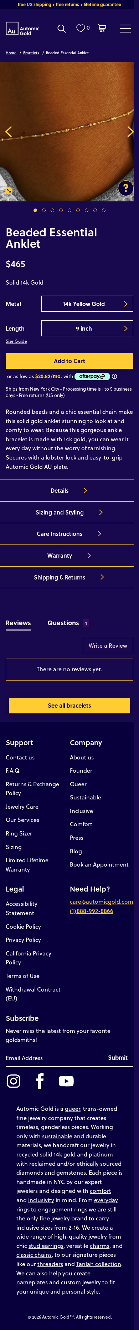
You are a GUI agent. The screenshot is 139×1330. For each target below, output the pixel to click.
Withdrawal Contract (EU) (33, 994)
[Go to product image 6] (78, 210)
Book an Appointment (99, 864)
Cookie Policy (23, 926)
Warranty (59, 555)
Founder (81, 770)
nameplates (32, 1282)
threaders (50, 1264)
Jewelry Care (22, 806)
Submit (118, 1057)
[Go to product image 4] (61, 210)
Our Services (22, 819)
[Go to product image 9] (103, 210)
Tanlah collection (98, 1264)
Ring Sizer (19, 833)
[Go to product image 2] (44, 210)
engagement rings (62, 1209)
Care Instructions (59, 534)
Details (59, 490)
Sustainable (85, 797)
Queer (78, 784)
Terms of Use (23, 976)
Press (76, 837)
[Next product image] (130, 132)
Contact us (20, 757)
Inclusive (81, 811)
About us (82, 757)
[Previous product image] (8, 132)
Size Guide (16, 341)
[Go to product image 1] (35, 210)
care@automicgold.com (101, 901)
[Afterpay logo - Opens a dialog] (91, 376)
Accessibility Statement (21, 908)
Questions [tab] (67, 622)
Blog (76, 851)
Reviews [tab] (18, 622)
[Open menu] (125, 28)
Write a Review (108, 645)
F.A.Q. (13, 770)
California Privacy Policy (28, 958)
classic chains (34, 1254)
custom (71, 1282)
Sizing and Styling (60, 512)
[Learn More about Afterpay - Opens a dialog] (114, 376)
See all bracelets (69, 705)
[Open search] (62, 28)
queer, (73, 1108)
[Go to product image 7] (86, 210)
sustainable (57, 1136)
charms (99, 1245)
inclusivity (41, 1200)
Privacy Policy (23, 939)
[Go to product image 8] (95, 210)
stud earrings (46, 1245)
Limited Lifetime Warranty (27, 864)
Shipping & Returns (59, 577)
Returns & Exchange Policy (32, 788)
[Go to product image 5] (69, 210)
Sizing (14, 847)
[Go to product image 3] (52, 210)
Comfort (81, 824)
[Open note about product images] (126, 188)
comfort (100, 1190)
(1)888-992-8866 (91, 911)
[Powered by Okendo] (24, 648)
